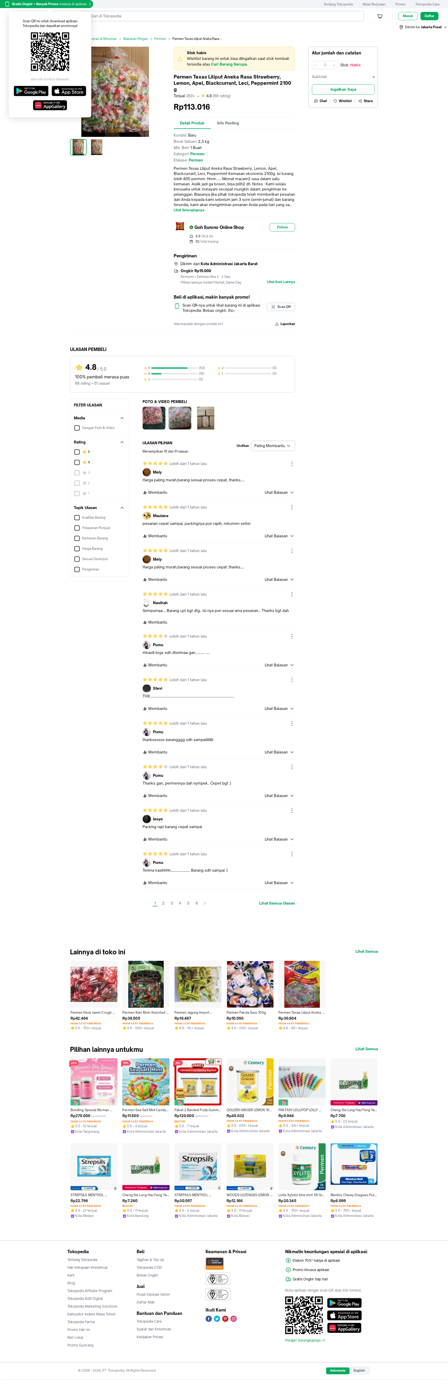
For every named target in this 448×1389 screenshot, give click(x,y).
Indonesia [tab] (337, 1370)
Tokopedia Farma (81, 1322)
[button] (423, 27)
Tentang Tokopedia (338, 4)
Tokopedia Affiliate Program (89, 1291)
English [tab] (359, 1370)
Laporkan (288, 324)
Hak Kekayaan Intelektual (87, 1267)
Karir (71, 1275)
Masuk (408, 16)
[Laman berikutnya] (205, 903)
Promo (400, 4)
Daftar (429, 16)
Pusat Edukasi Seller (153, 1294)
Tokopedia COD (149, 1267)
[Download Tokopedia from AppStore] (344, 1315)
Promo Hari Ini (78, 1330)
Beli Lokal (75, 1337)
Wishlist (345, 101)
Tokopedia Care (427, 4)
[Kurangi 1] (316, 65)
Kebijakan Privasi (150, 1337)
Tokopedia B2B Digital (85, 1298)
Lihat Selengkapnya (189, 210)
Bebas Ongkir (147, 1275)
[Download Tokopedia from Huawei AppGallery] (344, 1328)
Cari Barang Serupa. (229, 64)
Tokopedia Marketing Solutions (92, 1306)
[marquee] (234, 58)
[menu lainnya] (292, 464)
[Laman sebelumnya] (147, 903)
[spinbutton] (325, 65)
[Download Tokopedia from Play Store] (344, 1303)
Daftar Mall (146, 1302)
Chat (323, 101)
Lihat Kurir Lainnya (281, 282)
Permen (160, 39)
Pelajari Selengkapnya (302, 1340)
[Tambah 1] (334, 65)
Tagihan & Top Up (150, 1260)
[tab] (192, 123)
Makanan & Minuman (101, 39)
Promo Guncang (80, 1345)
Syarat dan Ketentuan (154, 1329)
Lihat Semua (366, 951)
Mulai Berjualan (374, 4)
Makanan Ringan (135, 39)
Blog (71, 1283)
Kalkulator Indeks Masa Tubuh (91, 1314)
